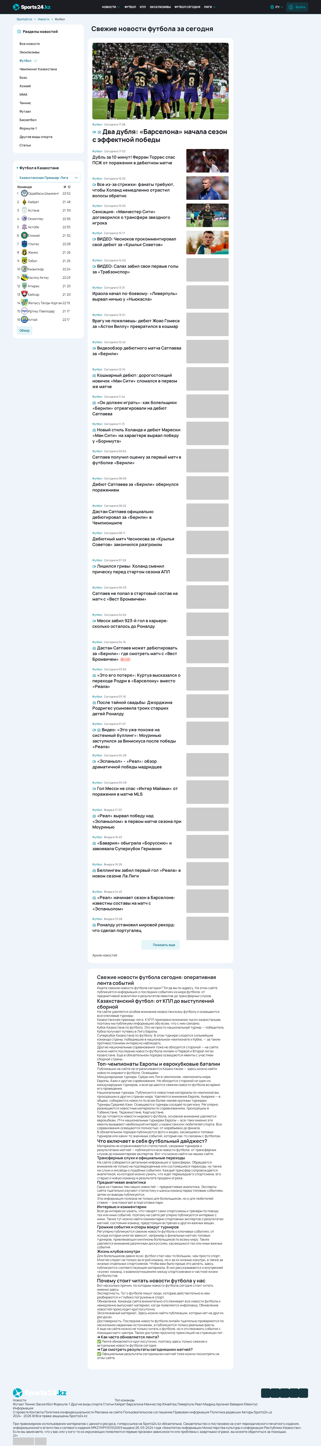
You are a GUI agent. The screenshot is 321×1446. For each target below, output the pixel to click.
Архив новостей (104, 955)
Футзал (25, 111)
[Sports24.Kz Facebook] (265, 1393)
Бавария (236, 1404)
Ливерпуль (185, 1404)
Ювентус (251, 1404)
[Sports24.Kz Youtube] (284, 1393)
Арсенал (222, 1404)
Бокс (23, 77)
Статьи (25, 145)
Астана (33, 210)
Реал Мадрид (205, 1404)
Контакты (36, 1412)
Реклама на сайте (108, 1412)
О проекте (21, 1412)
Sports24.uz (263, 1412)
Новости (109, 7)
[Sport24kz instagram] (303, 1393)
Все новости (30, 43)
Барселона (134, 1404)
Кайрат (33, 202)
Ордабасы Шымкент (43, 194)
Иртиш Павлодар (41, 311)
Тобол (32, 261)
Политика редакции (225, 1412)
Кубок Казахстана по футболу (120, 1027)
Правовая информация (191, 1412)
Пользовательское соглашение (147, 1412)
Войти (300, 7)
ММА (23, 94)
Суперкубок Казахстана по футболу (124, 1035)
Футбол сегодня (187, 7)
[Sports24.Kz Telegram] (275, 1393)
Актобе (33, 227)
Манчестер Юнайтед (160, 1404)
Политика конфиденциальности (69, 1412)
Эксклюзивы (160, 7)
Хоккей (25, 86)
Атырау (33, 286)
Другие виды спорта (36, 136)
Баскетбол (28, 120)
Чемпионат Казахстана (38, 69)
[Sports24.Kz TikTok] (294, 1393)
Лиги (208, 7)
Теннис (25, 103)
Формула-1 (28, 128)
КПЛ (143, 7)
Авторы (247, 1412)
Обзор (25, 330)
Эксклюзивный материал (116, 1313)
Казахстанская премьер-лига (120, 1019)
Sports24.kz (24, 19)
